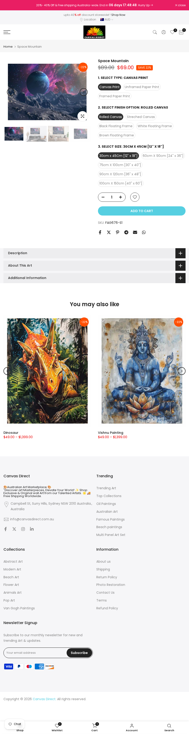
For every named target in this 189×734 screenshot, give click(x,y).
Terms (101, 600)
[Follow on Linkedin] (32, 529)
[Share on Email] (135, 232)
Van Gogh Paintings (19, 608)
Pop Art (9, 600)
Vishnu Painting (110, 432)
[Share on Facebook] (100, 232)
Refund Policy (107, 608)
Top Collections (108, 496)
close (10, 5)
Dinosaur (10, 432)
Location (90, 19)
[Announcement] (94, 5)
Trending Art (106, 488)
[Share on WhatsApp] (144, 232)
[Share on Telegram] (126, 232)
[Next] (84, 92)
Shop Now (118, 15)
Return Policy (106, 577)
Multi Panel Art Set (110, 535)
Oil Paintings (106, 504)
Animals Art (12, 592)
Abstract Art (13, 561)
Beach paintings (109, 527)
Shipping (103, 569)
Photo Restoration (110, 585)
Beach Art (11, 577)
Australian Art (107, 511)
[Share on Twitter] (109, 232)
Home (8, 46)
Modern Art (12, 569)
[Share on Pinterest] (117, 232)
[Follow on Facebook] (5, 529)
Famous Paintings (110, 519)
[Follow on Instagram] (23, 529)
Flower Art (11, 585)
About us (103, 561)
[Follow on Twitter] (14, 529)
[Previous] (11, 92)
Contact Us (105, 592)
